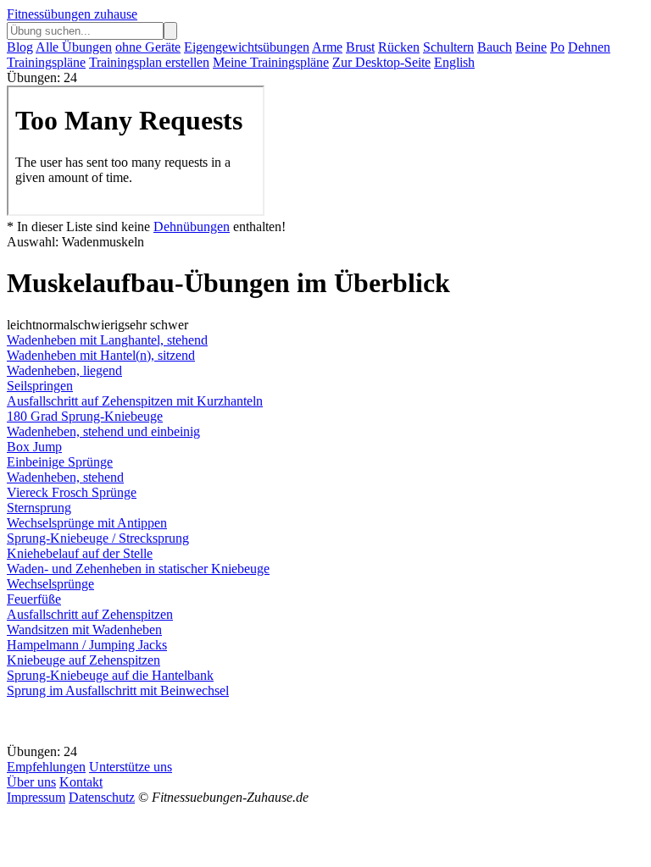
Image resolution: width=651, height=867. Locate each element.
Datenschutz (102, 797)
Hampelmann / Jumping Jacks (87, 645)
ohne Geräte (148, 47)
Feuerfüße (34, 599)
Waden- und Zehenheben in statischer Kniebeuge (138, 568)
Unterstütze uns (130, 766)
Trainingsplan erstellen (149, 62)
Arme (327, 47)
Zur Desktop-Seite (381, 62)
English (454, 62)
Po (557, 47)
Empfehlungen (46, 766)
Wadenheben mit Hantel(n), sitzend (101, 355)
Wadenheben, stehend (65, 477)
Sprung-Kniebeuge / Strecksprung (98, 538)
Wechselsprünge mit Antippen (87, 523)
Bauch (494, 47)
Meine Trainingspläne (271, 62)
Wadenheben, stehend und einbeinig (103, 431)
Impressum (36, 797)
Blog (20, 47)
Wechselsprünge (50, 584)
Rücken (399, 47)
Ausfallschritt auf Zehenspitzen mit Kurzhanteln (135, 401)
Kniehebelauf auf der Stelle (80, 553)
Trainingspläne (46, 62)
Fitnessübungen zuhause (72, 14)
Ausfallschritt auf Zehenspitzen (90, 614)
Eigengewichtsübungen (246, 47)
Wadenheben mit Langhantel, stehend (107, 340)
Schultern (448, 47)
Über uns (31, 782)
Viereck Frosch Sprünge (71, 492)
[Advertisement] (142, 720)
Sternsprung (39, 507)
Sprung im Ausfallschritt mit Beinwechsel (118, 690)
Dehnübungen (191, 226)
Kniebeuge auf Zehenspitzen (83, 660)
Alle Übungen (74, 47)
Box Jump (34, 446)
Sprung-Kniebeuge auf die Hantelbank (110, 675)
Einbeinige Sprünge (60, 462)
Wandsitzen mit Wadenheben (84, 629)
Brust (360, 47)
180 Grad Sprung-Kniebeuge (85, 416)
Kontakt (81, 782)
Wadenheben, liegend (64, 370)
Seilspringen (40, 385)
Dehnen (589, 47)
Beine (531, 47)
